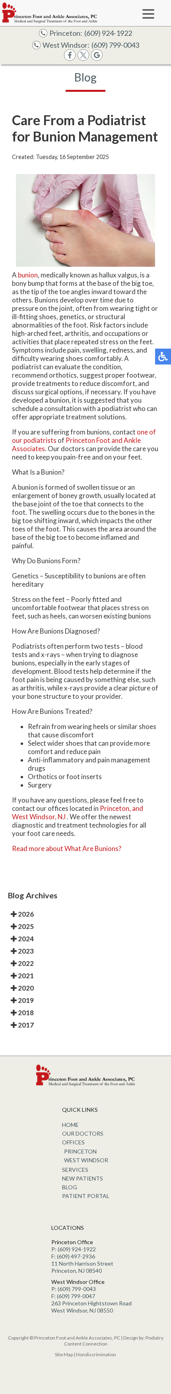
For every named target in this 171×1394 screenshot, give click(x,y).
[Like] (70, 58)
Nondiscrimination (96, 1354)
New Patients (82, 1178)
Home (70, 1124)
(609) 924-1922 (108, 33)
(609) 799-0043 (115, 45)
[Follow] (83, 58)
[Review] (97, 58)
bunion (28, 275)
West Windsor (86, 1160)
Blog (69, 1187)
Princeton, (115, 808)
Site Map (64, 1354)
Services (75, 1169)
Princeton (80, 1151)
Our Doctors (82, 1133)
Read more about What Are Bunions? (66, 848)
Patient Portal (85, 1195)
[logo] (49, 12)
